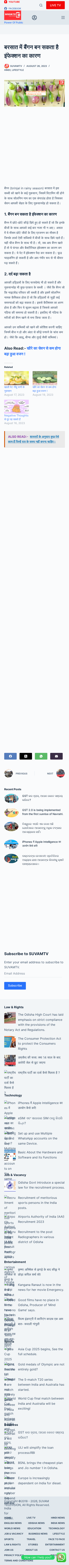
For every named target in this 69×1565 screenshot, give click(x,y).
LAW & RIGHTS (12, 1544)
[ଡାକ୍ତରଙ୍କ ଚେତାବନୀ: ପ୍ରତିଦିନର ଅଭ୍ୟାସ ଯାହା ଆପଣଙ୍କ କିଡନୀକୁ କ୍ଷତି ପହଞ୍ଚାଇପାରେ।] (11, 858)
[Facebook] (10, 756)
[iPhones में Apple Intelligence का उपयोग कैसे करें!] (11, 844)
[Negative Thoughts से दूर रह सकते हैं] (16, 407)
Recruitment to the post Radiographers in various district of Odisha (36, 1237)
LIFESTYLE (18, 70)
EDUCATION (34, 1528)
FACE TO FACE (56, 1539)
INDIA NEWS (58, 1523)
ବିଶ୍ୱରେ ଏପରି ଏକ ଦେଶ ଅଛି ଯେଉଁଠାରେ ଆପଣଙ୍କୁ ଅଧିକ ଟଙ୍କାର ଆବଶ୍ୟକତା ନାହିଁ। (42, 827)
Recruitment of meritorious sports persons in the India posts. (37, 1203)
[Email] (56, 756)
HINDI (7, 70)
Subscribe (15, 985)
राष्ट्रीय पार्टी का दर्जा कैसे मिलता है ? (39, 1072)
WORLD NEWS (12, 1528)
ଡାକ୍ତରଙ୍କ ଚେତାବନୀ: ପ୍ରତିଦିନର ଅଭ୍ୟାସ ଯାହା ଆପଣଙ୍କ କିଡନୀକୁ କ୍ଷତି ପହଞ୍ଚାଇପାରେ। (43, 859)
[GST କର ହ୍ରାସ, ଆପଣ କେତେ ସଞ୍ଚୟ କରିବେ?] (11, 798)
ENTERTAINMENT (55, 1544)
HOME (7, 1517)
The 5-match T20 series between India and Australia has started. (41, 1385)
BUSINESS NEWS (38, 1533)
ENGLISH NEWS (13, 1523)
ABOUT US (31, 1549)
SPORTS (9, 1539)
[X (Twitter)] (26, 756)
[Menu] (63, 17)
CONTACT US (57, 1549)
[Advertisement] (34, 148)
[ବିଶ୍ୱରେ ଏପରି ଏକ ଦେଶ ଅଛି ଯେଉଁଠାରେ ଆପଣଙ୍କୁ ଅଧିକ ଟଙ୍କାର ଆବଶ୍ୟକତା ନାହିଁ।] (11, 826)
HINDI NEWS (58, 1517)
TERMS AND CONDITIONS (18, 1560)
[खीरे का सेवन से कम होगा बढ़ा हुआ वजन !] (45, 378)
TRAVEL (31, 1539)
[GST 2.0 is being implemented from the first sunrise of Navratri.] (11, 812)
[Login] (34, 17)
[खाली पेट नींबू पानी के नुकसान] (16, 378)
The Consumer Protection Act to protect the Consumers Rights (39, 1044)
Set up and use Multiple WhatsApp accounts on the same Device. (37, 1138)
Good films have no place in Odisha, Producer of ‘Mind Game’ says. (38, 1305)
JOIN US (8, 1549)
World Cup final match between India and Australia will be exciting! (41, 1403)
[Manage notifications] (60, 1557)
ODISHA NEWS (36, 1523)
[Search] (40, 5)
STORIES (33, 1544)
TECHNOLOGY (56, 1528)
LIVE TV (55, 5)
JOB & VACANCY (13, 1533)
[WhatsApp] (41, 756)
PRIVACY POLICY (14, 1555)
